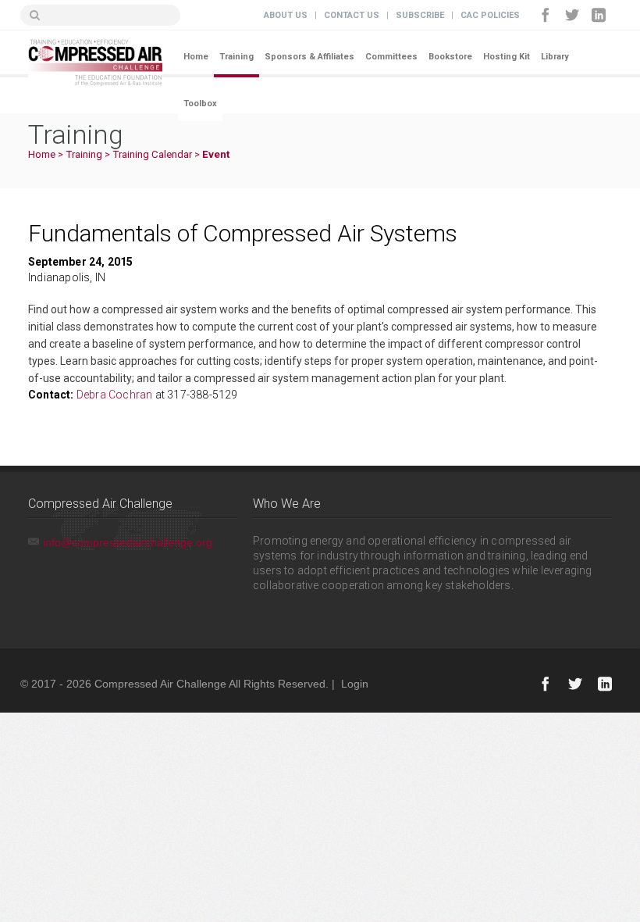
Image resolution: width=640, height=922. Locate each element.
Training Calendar (152, 154)
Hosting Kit (506, 57)
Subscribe (420, 15)
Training (236, 57)
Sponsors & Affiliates (309, 57)
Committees (391, 57)
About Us (286, 15)
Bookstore (450, 57)
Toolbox (200, 103)
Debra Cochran (115, 394)
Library (555, 57)
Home (195, 57)
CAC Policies (490, 15)
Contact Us (351, 15)
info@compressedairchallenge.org (127, 542)
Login (354, 683)
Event (215, 154)
